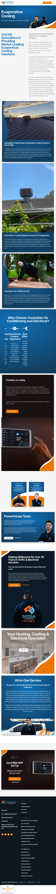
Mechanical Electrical (25, 864)
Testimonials (23, 803)
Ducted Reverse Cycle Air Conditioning (29, 820)
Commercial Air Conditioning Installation (29, 844)
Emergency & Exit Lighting (26, 875)
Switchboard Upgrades (26, 870)
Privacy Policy (24, 812)
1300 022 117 (47, 2)
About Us (4, 810)
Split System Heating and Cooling (28, 826)
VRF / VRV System (25, 823)
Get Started (12, 411)
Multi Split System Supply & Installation (29, 832)
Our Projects (24, 809)
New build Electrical (25, 849)
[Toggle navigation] (53, 2)
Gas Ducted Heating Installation (27, 838)
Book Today (8, 538)
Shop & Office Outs (25, 852)
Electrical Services (6, 817)
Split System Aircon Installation (27, 829)
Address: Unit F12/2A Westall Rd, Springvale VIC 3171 (9, 826)
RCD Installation (24, 873)
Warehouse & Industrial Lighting (27, 858)
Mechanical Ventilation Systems (28, 835)
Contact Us (4, 821)
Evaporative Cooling (25, 841)
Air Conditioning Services (9, 814)
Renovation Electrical (25, 855)
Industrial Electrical (25, 861)
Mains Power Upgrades (26, 867)
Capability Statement (25, 806)
